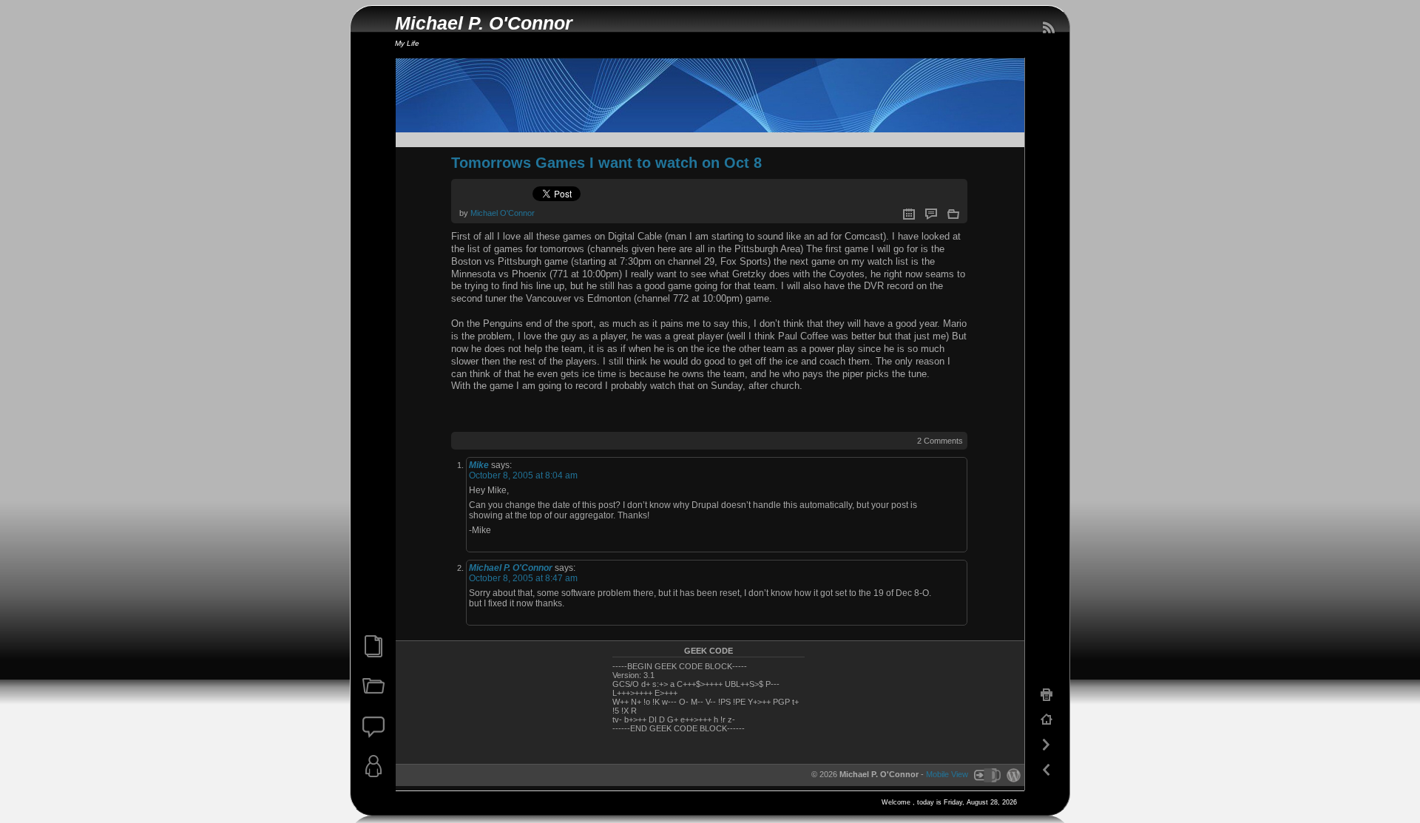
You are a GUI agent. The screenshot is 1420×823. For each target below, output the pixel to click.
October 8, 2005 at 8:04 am (523, 475)
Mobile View (947, 774)
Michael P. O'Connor (483, 23)
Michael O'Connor (502, 213)
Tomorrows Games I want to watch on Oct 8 (606, 163)
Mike (479, 465)
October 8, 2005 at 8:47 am (523, 578)
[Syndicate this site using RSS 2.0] (1048, 28)
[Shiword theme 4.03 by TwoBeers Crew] (986, 774)
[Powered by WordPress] (1012, 774)
